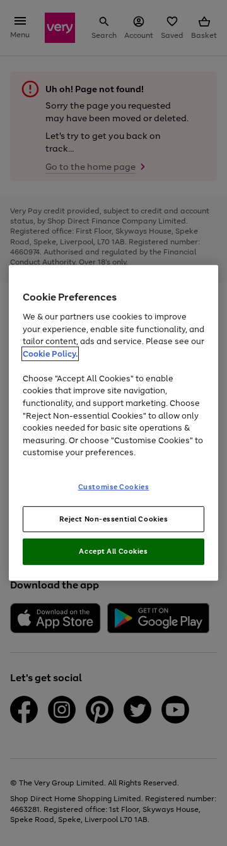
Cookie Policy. (50, 354)
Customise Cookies (113, 486)
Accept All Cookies (113, 551)
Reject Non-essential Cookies (113, 518)
